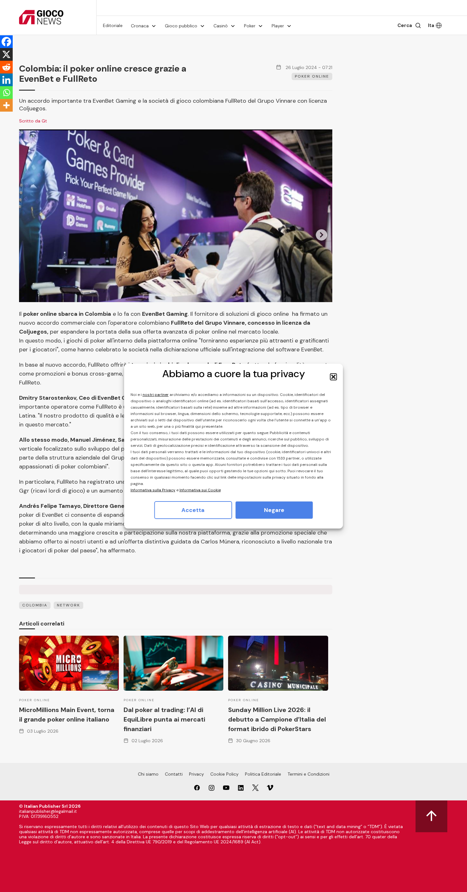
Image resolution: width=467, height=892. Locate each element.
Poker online (312, 76)
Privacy (196, 774)
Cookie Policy (224, 774)
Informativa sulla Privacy (153, 490)
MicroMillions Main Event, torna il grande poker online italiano (66, 714)
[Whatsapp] (6, 92)
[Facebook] (6, 41)
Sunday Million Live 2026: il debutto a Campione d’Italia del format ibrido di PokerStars (277, 719)
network (68, 605)
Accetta (193, 510)
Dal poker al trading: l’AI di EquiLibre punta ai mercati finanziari (164, 719)
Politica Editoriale (263, 774)
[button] (333, 377)
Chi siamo (148, 774)
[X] (6, 54)
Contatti (174, 774)
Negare (274, 510)
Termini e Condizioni (308, 774)
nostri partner (156, 394)
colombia (34, 605)
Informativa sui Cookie (200, 490)
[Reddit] (6, 67)
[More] (6, 105)
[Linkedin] (6, 79)
